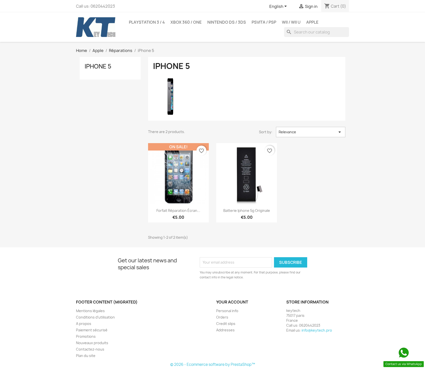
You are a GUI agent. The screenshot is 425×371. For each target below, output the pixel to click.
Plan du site (85, 355)
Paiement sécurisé (91, 330)
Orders (222, 317)
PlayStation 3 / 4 (147, 22)
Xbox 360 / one (186, 22)
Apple (312, 22)
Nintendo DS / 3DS (226, 22)
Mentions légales (90, 310)
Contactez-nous (90, 349)
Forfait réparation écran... (178, 210)
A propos (83, 323)
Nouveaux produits (92, 342)
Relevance (311, 132)
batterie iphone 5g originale (246, 210)
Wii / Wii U (291, 22)
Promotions (86, 336)
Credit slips (225, 323)
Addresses (225, 330)
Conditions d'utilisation (95, 317)
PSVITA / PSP (264, 22)
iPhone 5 (98, 66)
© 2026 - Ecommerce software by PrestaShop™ (212, 364)
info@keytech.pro (317, 330)
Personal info (227, 310)
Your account (232, 302)
